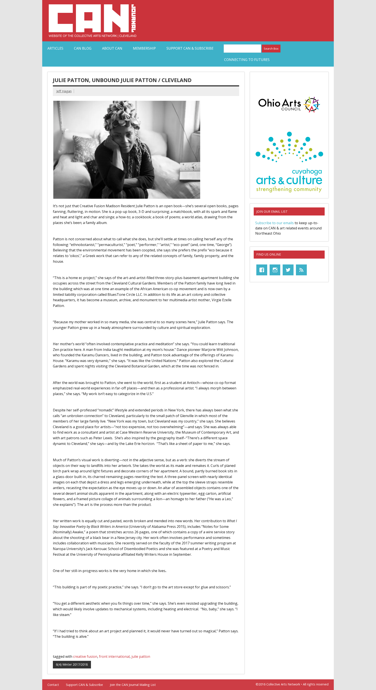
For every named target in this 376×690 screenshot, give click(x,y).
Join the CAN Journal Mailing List (133, 684)
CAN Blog (82, 48)
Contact (53, 684)
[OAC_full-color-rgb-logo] (289, 113)
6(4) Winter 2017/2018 (72, 664)
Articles (55, 48)
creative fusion (85, 656)
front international (114, 656)
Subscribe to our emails (274, 222)
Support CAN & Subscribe (189, 48)
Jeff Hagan (64, 91)
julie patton (140, 656)
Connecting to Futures (247, 59)
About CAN (112, 48)
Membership (144, 48)
